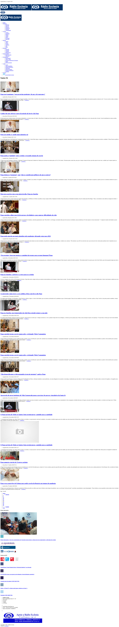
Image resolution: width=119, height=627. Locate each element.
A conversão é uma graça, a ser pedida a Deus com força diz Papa (21, 294)
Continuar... (27, 100)
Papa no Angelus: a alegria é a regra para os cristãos (17, 274)
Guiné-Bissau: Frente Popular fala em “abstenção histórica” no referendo (15, 567)
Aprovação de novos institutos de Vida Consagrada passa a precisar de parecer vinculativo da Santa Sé (33, 395)
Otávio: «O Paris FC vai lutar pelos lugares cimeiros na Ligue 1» (13, 588)
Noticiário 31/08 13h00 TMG (6, 595)
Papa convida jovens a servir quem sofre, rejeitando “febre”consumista (23, 334)
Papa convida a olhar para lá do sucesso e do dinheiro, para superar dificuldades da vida (28, 215)
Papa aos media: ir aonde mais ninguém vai (14, 134)
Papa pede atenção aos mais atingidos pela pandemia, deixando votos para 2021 (25, 236)
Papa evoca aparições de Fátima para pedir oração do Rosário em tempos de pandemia (28, 483)
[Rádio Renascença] (7, 548)
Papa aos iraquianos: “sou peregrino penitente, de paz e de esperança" (22, 94)
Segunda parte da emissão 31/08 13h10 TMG (9, 581)
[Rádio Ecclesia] (15, 10)
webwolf (6, 625)
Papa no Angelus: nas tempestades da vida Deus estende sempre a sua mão (23, 313)
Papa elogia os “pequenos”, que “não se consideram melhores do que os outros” (25, 175)
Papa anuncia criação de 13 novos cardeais (14, 462)
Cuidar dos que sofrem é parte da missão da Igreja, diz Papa (19, 113)
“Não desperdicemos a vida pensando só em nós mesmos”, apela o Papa (22, 374)
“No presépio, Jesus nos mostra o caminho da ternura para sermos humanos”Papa (26, 255)
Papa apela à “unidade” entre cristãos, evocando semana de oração (21, 155)
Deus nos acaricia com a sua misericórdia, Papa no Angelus (19, 194)
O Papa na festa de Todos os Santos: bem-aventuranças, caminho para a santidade (26, 414)
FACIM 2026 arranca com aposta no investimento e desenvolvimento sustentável (17, 574)
